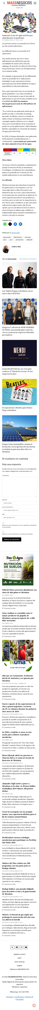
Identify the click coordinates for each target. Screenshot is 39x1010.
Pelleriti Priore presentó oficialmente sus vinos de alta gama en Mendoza (19, 591)
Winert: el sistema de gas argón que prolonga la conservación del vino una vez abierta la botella (18, 917)
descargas (28, 237)
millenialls (29, 240)
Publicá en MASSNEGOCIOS (19, 969)
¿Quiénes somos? (20, 954)
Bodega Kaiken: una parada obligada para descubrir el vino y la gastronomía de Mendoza (19, 891)
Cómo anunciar (19, 962)
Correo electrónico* (7, 507)
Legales (19, 965)
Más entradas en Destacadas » (28, 259)
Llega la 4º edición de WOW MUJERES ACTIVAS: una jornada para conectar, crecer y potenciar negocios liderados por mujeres (18, 331)
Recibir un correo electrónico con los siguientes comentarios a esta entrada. (19, 526)
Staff (19, 958)
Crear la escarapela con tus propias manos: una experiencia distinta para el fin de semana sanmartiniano (19, 814)
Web (3, 514)
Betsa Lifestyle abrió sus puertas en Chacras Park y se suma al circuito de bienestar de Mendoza (18, 758)
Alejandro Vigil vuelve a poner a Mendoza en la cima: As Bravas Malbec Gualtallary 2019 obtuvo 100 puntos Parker (19, 787)
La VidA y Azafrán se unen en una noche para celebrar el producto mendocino (17, 734)
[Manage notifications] (34, 1005)
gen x (4, 240)
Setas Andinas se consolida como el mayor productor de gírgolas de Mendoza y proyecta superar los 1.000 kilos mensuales (18, 617)
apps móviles (7, 237)
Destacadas (16, 233)
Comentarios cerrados (9, 608)
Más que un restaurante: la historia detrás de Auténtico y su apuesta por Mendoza (18, 678)
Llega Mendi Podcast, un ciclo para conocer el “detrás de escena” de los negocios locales (17, 371)
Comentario (5, 475)
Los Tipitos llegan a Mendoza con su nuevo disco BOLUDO (17, 292)
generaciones (19, 240)
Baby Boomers (18, 237)
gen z (11, 240)
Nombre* (4, 500)
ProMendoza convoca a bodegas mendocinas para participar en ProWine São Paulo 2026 (19, 840)
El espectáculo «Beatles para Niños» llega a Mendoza (17, 408)
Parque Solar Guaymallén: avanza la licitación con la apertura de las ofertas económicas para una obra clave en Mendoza (18, 448)
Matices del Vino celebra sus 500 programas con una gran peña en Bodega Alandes (16, 865)
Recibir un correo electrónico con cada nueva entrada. (17, 534)
